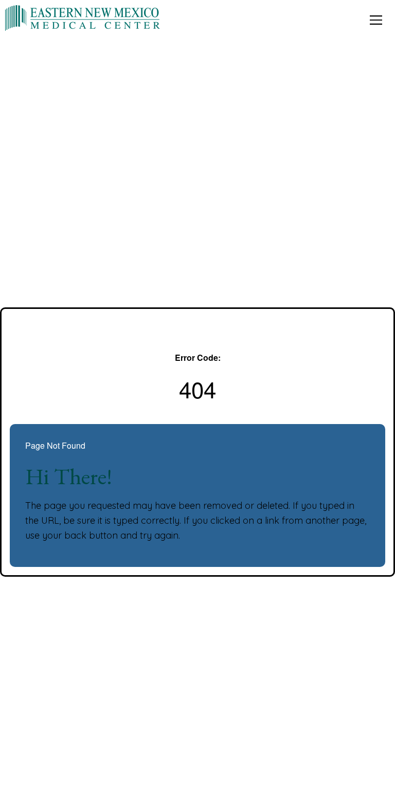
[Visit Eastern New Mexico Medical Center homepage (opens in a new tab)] (82, 17)
